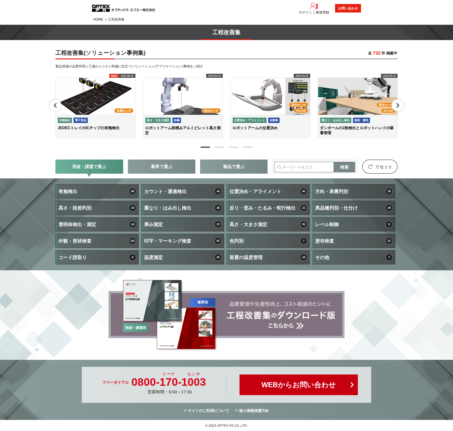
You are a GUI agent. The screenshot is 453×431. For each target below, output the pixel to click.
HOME (98, 19)
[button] (205, 147)
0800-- (168, 382)
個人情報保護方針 (254, 411)
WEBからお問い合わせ (298, 385)
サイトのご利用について (208, 411)
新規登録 (322, 12)
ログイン (305, 12)
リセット (383, 166)
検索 (344, 167)
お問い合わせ (348, 8)
